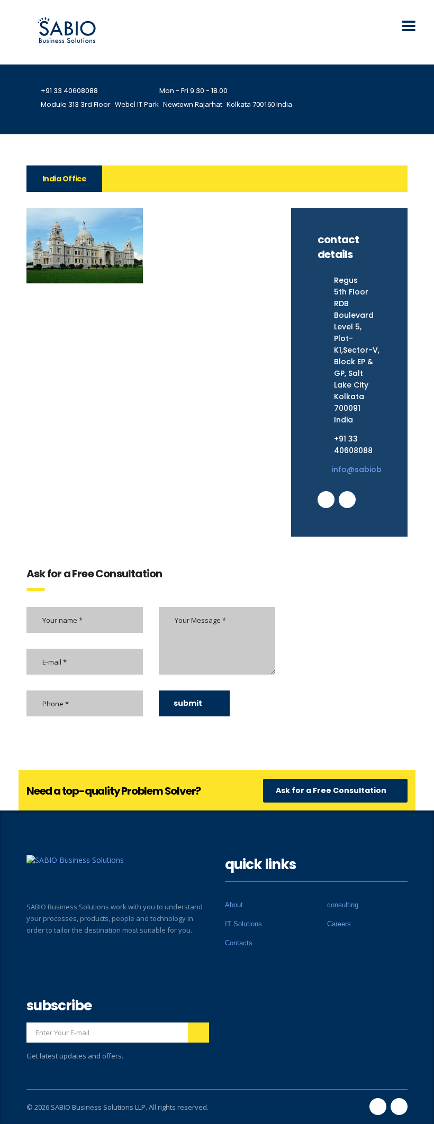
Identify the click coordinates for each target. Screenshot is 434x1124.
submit (188, 703)
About (234, 905)
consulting (342, 905)
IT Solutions (243, 924)
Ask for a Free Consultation (331, 790)
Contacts (238, 943)
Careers (339, 924)
